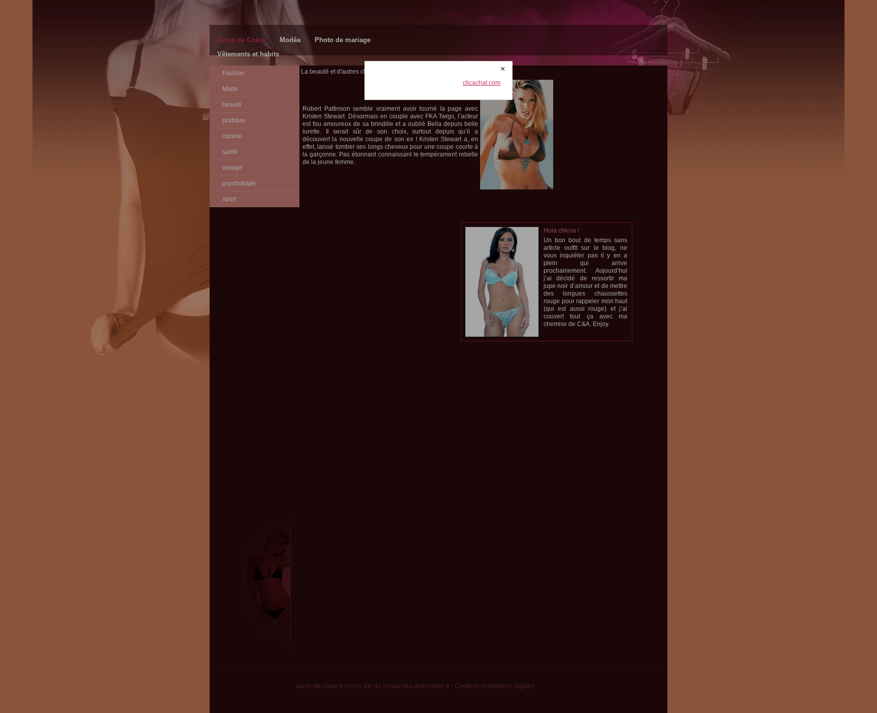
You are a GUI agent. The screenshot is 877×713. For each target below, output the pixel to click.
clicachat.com (481, 82)
